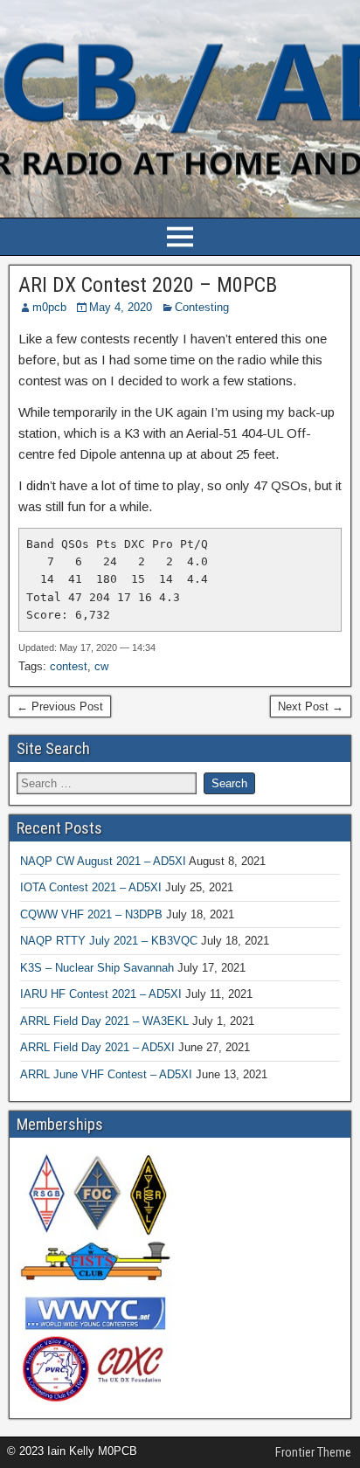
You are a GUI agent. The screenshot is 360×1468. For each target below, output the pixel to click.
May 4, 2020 (120, 307)
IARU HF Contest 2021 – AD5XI (101, 994)
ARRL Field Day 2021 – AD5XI (97, 1047)
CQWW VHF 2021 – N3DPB (91, 914)
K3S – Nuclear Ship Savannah (97, 967)
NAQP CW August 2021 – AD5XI (103, 861)
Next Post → (310, 706)
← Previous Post (60, 706)
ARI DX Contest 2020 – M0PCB (147, 285)
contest (68, 666)
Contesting (202, 307)
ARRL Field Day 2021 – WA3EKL (104, 1021)
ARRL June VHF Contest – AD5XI (106, 1074)
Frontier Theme (313, 1452)
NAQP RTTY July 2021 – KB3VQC (108, 940)
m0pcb (49, 307)
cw (101, 666)
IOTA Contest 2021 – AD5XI (91, 887)
